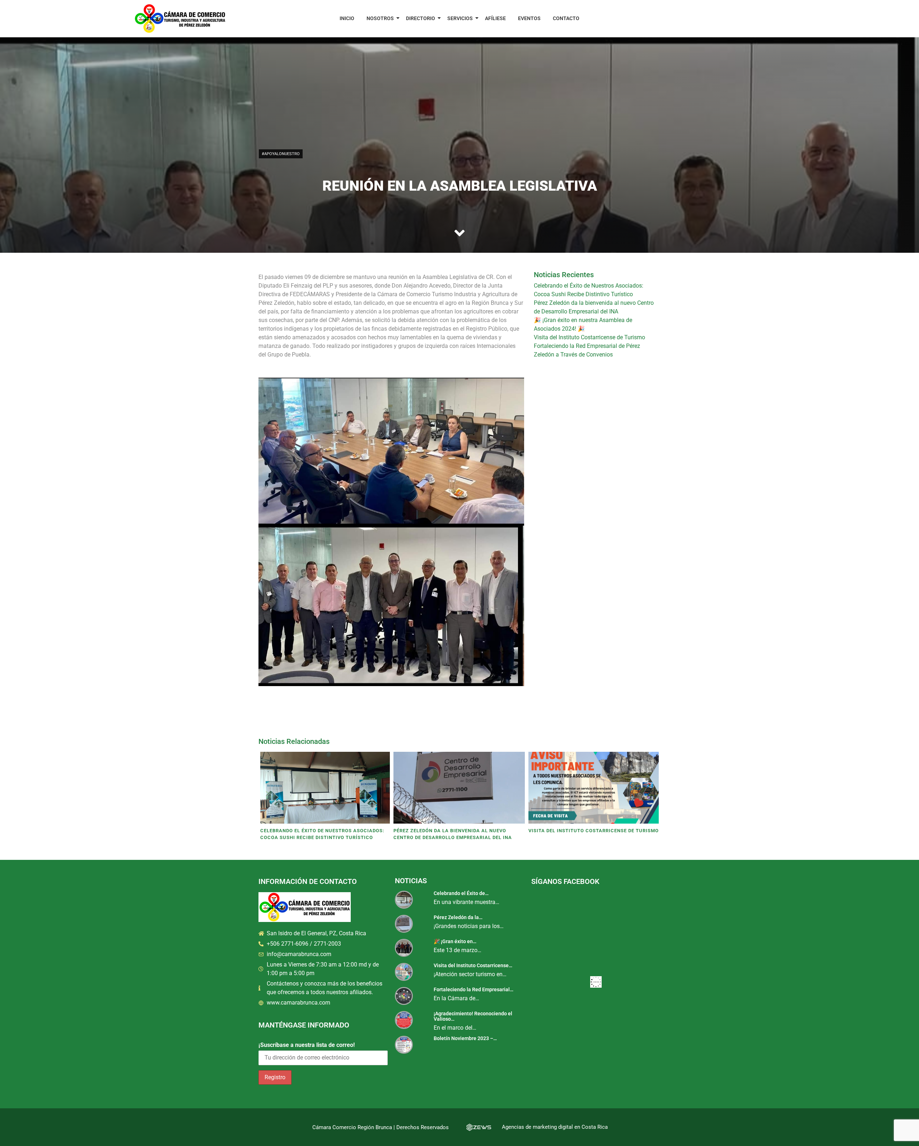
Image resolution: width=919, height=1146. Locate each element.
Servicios (460, 18)
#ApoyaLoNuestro (281, 154)
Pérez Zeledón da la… (458, 917)
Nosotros (380, 18)
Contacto (566, 18)
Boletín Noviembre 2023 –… (465, 1038)
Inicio (347, 18)
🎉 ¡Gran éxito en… (455, 941)
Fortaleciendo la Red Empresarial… (473, 989)
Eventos (529, 18)
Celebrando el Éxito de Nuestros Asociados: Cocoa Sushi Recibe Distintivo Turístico (322, 834)
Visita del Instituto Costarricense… (473, 965)
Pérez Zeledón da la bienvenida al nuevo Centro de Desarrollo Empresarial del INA (452, 834)
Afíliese (495, 18)
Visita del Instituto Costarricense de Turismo (589, 337)
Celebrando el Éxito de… (461, 893)
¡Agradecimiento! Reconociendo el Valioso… (473, 1016)
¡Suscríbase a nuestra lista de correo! (306, 1045)
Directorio (420, 18)
